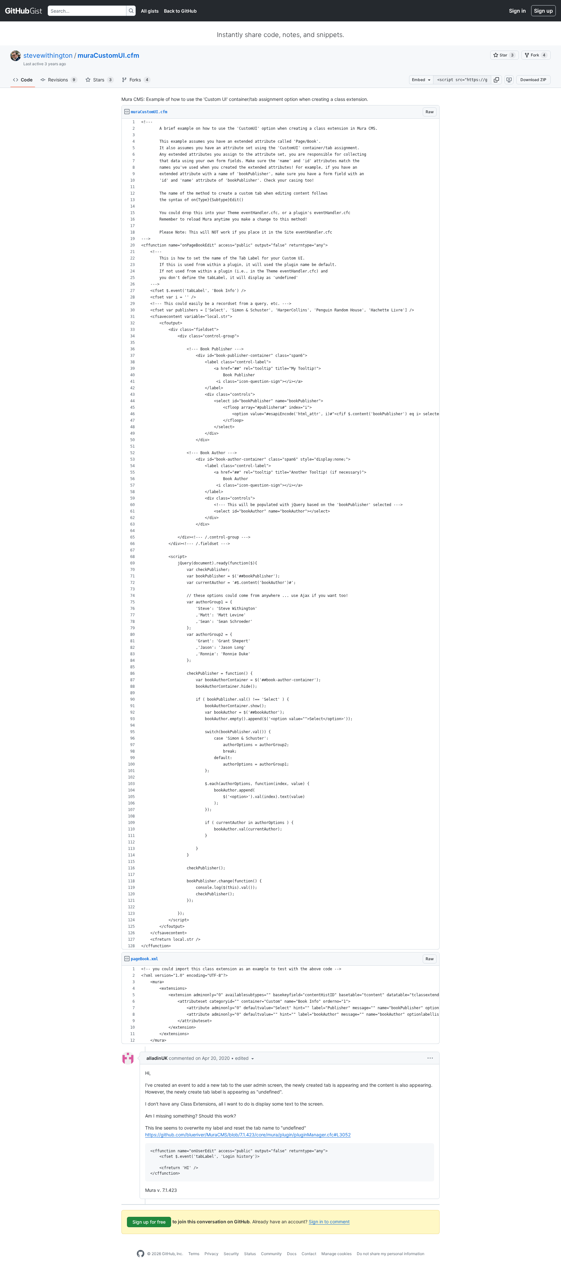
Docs (291, 1253)
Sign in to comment (329, 1221)
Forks (139, 79)
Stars (102, 79)
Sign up (543, 10)
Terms (193, 1253)
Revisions (61, 79)
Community (271, 1253)
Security (231, 1253)
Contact (309, 1253)
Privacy (211, 1253)
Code (26, 79)
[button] (496, 79)
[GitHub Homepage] (140, 1254)
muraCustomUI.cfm (108, 55)
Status (250, 1253)
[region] (280, 534)
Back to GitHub (180, 11)
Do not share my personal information (390, 1253)
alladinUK (157, 1058)
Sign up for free (149, 1222)
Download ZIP (533, 79)
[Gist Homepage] (24, 11)
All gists (150, 11)
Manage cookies (336, 1253)
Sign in (517, 10)
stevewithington (48, 55)
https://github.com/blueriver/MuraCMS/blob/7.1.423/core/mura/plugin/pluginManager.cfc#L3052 (248, 1134)
